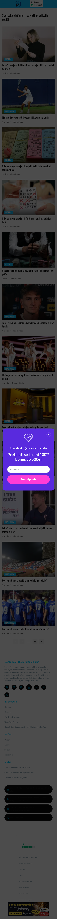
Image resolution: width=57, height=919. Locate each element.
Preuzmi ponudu (28, 479)
